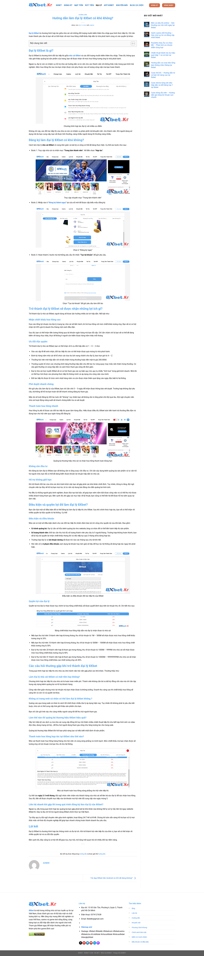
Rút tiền (89, 5)
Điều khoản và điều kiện (140, 942)
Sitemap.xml (86, 927)
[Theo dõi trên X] (80, 943)
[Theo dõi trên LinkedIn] (87, 943)
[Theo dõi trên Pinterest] (84, 943)
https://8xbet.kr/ (95, 923)
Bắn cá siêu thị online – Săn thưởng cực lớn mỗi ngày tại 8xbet (163, 25)
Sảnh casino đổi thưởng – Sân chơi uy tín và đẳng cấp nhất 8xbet (162, 35)
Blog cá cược (137, 5)
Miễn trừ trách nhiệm (139, 937)
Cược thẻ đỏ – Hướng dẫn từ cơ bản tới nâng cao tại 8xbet (163, 75)
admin (92, 25)
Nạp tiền (78, 5)
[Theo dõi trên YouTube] (91, 943)
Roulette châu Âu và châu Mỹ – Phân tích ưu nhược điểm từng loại (161, 45)
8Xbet (31, 910)
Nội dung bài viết (38, 43)
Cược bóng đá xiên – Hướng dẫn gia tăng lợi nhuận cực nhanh (163, 95)
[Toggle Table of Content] (131, 43)
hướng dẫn (101, 854)
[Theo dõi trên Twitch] (98, 943)
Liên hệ (134, 913)
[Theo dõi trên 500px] (94, 943)
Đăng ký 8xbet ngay (57, 202)
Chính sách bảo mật (139, 932)
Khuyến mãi (122, 5)
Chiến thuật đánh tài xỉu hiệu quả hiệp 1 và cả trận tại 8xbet (163, 55)
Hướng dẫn (83, 15)
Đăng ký (68, 5)
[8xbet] (40, 5)
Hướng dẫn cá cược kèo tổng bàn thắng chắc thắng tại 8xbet (163, 65)
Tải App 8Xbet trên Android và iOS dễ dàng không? (111, 878)
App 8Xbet (109, 5)
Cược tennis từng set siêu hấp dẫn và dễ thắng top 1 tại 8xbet (162, 85)
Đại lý (99, 5)
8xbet (59, 5)
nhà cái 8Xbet (75, 55)
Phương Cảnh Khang (139, 928)
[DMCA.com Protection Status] (37, 934)
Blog (133, 908)
